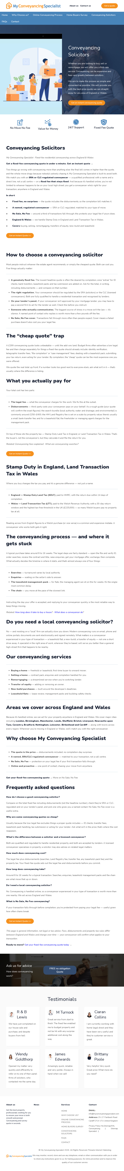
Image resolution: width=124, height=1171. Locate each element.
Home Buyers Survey (77, 15)
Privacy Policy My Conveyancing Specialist (96, 1129)
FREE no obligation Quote (59, 970)
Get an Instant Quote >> (20, 235)
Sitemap (107, 1126)
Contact (15, 21)
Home (5, 15)
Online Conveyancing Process (47, 15)
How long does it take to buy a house (33, 612)
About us (74, 5)
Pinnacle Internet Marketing (99, 1150)
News (36, 1104)
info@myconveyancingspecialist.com (104, 1113)
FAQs (4, 21)
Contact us (85, 5)
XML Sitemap (114, 1127)
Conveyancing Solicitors (104, 15)
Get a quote (109, 5)
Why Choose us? (20, 15)
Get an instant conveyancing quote (86, 102)
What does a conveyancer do (68, 612)
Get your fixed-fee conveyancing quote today (47, 944)
